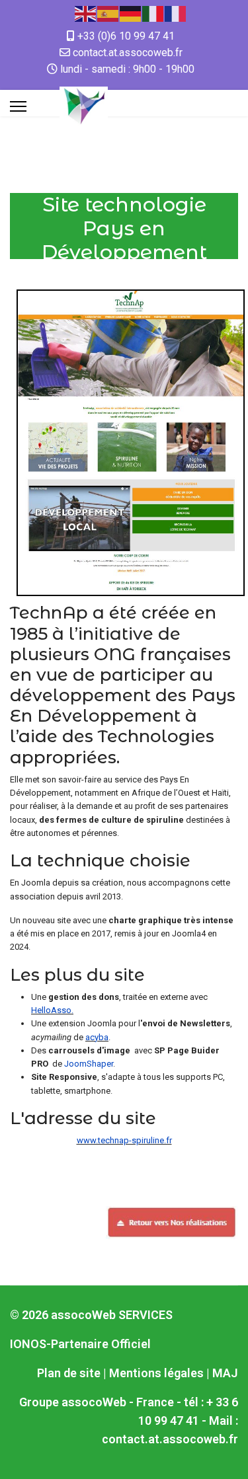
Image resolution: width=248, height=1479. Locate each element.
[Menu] (18, 106)
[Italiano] (153, 13)
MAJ (225, 1373)
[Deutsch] (131, 13)
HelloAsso (51, 1010)
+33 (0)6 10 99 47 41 (126, 36)
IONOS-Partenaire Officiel (80, 1344)
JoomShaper (87, 1064)
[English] (86, 13)
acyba (96, 1037)
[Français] (176, 13)
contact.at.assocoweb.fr (128, 52)
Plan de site (69, 1373)
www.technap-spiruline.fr (124, 1140)
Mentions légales (156, 1373)
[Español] (108, 13)
